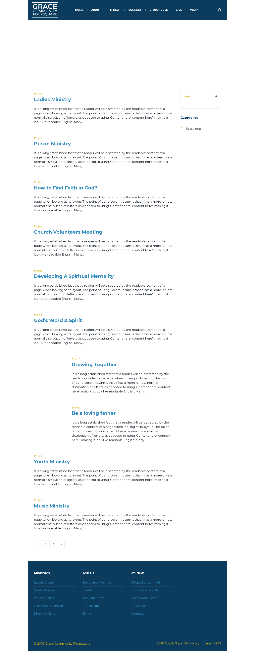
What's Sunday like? (145, 582)
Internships (90, 606)
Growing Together (94, 364)
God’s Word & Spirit (58, 320)
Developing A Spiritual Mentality (74, 276)
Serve (86, 613)
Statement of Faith (145, 590)
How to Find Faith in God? (65, 188)
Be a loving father (94, 413)
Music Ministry (51, 506)
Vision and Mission (144, 598)
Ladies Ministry (52, 99)
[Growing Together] (50, 373)
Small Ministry (44, 590)
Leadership (139, 606)
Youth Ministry (52, 462)
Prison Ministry (52, 143)
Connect (137, 613)
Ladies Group (44, 582)
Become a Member (97, 582)
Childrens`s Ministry (49, 606)
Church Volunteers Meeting (68, 232)
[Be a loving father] (50, 421)
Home (121, 72)
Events (87, 590)
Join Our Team (93, 598)
